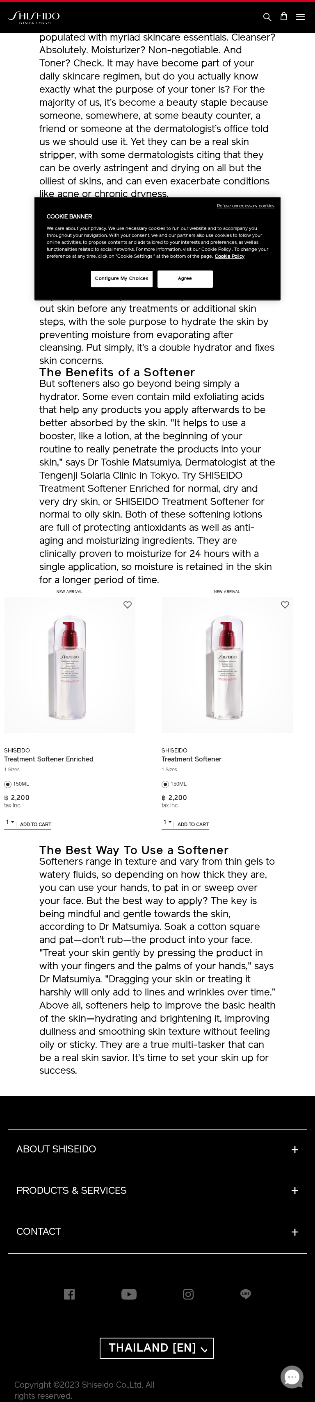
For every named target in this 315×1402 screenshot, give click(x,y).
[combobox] (9, 824)
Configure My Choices (121, 278)
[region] (157, 248)
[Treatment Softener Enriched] (69, 660)
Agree (185, 278)
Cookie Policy (229, 256)
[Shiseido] (33, 18)
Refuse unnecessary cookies (245, 206)
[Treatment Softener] (227, 660)
